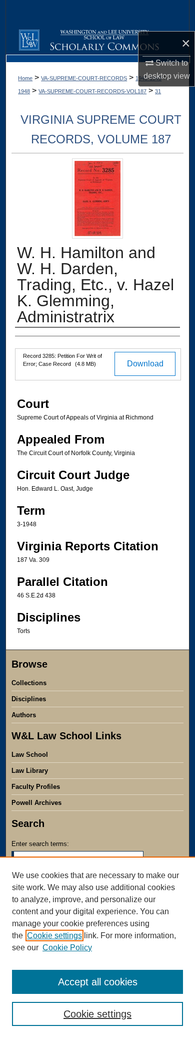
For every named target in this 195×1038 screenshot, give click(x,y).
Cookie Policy (67, 947)
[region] (97, 947)
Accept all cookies (98, 981)
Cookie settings (54, 935)
